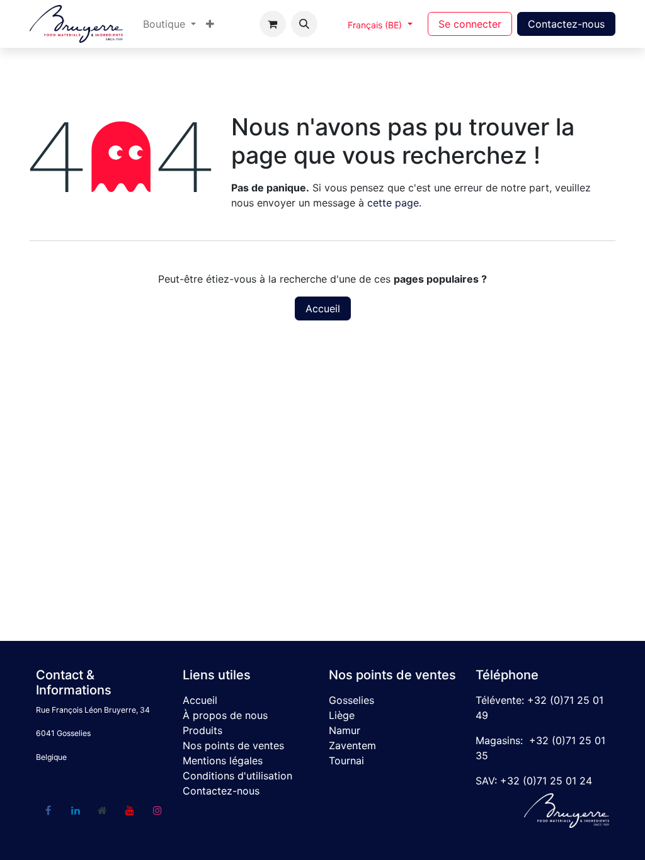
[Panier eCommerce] (273, 24)
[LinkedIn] (76, 810)
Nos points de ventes (233, 745)
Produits (202, 730)
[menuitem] (169, 24)
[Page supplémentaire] (103, 810)
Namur (344, 730)
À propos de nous (225, 715)
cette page (393, 202)
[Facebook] (48, 810)
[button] (304, 24)
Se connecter (469, 24)
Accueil (322, 308)
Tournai (346, 760)
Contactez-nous (566, 24)
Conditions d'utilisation (237, 775)
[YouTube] (130, 810)
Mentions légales (223, 760)
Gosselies (351, 700)
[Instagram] (157, 810)
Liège (342, 715)
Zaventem (352, 745)
